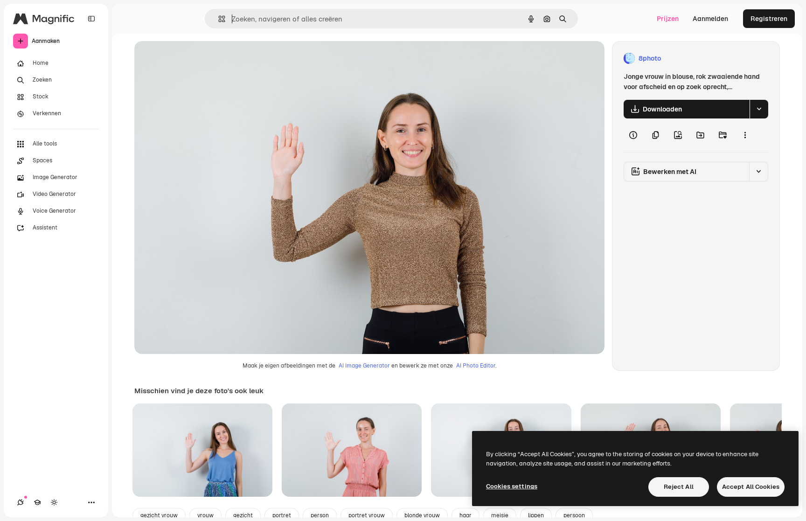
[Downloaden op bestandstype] (759, 109)
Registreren (768, 18)
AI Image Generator (364, 365)
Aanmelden (710, 18)
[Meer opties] (745, 135)
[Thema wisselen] (54, 502)
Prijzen (668, 18)
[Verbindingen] (20, 502)
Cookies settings (511, 486)
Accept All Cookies (750, 487)
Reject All (679, 487)
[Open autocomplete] (218, 18)
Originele (195, 58)
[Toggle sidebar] (91, 18)
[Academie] (37, 502)
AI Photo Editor (475, 365)
